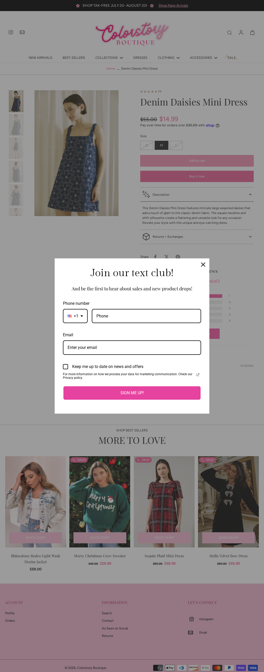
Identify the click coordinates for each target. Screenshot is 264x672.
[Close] (203, 264)
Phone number (76, 303)
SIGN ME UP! (132, 392)
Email (68, 334)
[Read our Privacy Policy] (198, 375)
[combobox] (75, 316)
